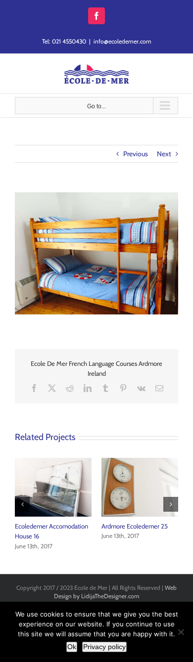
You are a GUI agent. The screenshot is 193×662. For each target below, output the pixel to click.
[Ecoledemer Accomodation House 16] (53, 462)
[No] (181, 632)
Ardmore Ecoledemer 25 (134, 526)
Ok (71, 647)
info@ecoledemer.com (122, 41)
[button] (22, 504)
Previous (135, 153)
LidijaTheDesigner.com (110, 596)
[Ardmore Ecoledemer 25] (139, 462)
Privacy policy (104, 647)
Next (164, 153)
